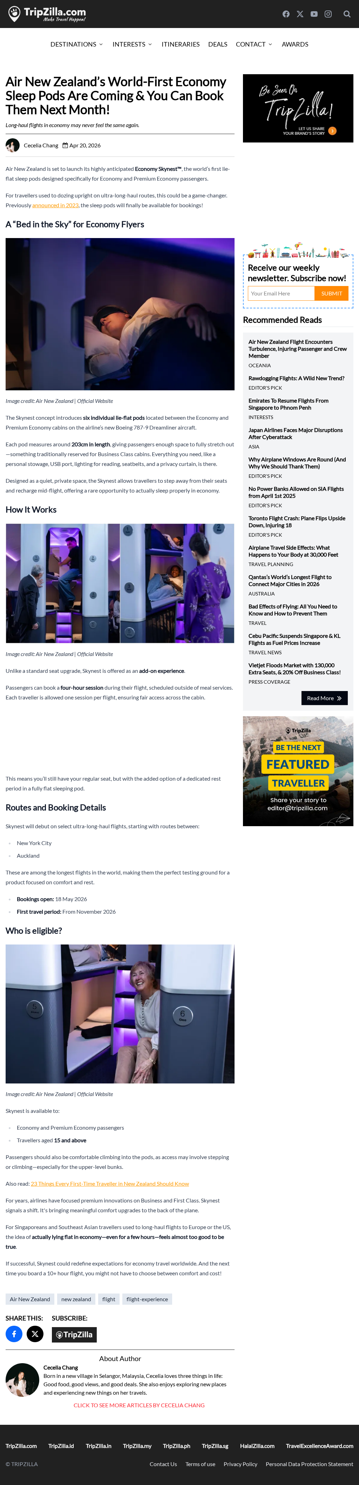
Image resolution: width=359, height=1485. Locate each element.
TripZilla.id (61, 1445)
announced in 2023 (55, 205)
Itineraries (181, 44)
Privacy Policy (240, 1463)
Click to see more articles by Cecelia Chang (139, 1405)
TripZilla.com (21, 1445)
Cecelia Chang (60, 1367)
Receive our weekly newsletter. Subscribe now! (297, 272)
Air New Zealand (30, 1299)
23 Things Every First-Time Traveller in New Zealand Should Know (110, 1183)
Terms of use (200, 1463)
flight (108, 1299)
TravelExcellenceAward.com (319, 1445)
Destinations (73, 44)
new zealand (76, 1299)
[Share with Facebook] (14, 1334)
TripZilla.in (98, 1445)
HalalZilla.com (257, 1445)
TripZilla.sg (215, 1445)
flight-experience (147, 1299)
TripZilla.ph (176, 1445)
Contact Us (163, 1463)
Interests (129, 44)
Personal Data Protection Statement (309, 1463)
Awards (295, 44)
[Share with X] (35, 1334)
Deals (218, 44)
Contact (251, 44)
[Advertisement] (120, 738)
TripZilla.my (137, 1445)
